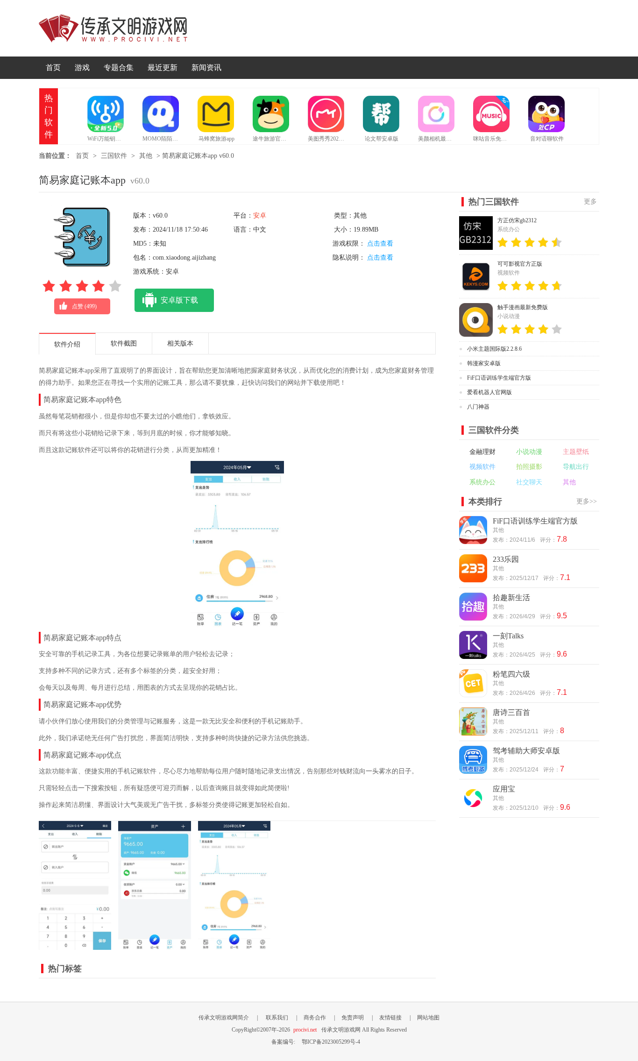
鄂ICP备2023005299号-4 (331, 1042)
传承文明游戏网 (113, 28)
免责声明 (352, 1017)
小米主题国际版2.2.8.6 (494, 349)
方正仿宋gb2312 (517, 220)
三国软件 (114, 155)
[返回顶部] (622, 924)
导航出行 (576, 466)
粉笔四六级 (511, 674)
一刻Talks (508, 636)
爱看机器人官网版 (489, 392)
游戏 (82, 67)
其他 (145, 155)
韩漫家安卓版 (484, 363)
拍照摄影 (529, 466)
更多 (590, 201)
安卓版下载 (179, 300)
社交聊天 (529, 482)
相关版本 (180, 343)
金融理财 (482, 451)
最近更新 (162, 67)
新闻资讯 (206, 67)
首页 (53, 67)
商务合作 (315, 1017)
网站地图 (428, 1017)
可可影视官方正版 (519, 264)
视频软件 (482, 466)
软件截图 (124, 343)
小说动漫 (529, 451)
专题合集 (119, 67)
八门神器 (478, 406)
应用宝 (504, 789)
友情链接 (390, 1017)
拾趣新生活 (511, 597)
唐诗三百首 (511, 712)
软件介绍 (67, 344)
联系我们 (277, 1017)
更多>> (586, 501)
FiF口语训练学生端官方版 (499, 378)
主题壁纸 (576, 451)
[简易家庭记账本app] (75, 945)
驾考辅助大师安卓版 (526, 751)
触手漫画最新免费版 (522, 307)
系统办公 (482, 482)
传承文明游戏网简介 (223, 1017)
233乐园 (506, 559)
